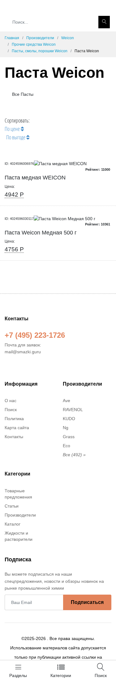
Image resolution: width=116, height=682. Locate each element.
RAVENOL (73, 409)
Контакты (14, 436)
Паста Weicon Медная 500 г (41, 233)
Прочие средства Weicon (34, 44)
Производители (40, 38)
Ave (66, 400)
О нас (10, 400)
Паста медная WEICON (35, 177)
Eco (66, 445)
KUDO (69, 418)
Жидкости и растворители (18, 536)
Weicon (67, 38)
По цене (13, 128)
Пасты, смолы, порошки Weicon (39, 51)
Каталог (12, 524)
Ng (65, 427)
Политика (14, 418)
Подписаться (87, 602)
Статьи (12, 505)
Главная (12, 38)
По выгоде (16, 137)
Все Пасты (22, 94)
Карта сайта (17, 427)
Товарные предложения (18, 493)
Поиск (11, 409)
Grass (69, 436)
